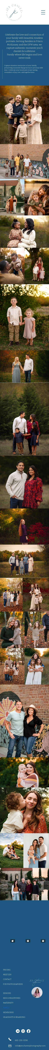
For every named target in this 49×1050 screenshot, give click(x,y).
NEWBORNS (8, 1012)
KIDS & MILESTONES (11, 998)
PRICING (7, 970)
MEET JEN (7, 975)
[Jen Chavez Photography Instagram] (23, 1031)
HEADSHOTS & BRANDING (14, 1017)
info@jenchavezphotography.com (30, 1046)
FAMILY (6, 1008)
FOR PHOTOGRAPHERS (13, 984)
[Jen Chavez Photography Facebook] (28, 1031)
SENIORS (7, 993)
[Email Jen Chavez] (18, 1031)
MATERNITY (8, 1003)
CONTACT (7, 979)
